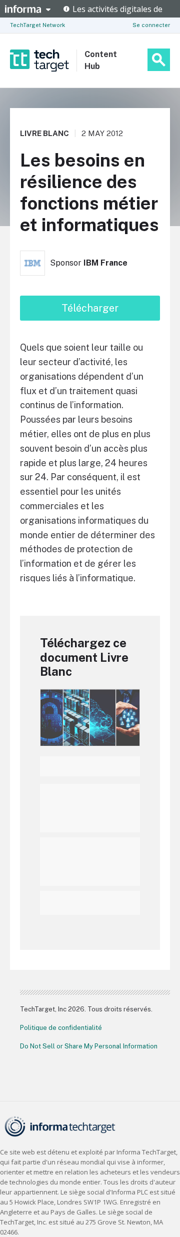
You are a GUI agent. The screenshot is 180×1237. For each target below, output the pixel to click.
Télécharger (90, 308)
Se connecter (151, 25)
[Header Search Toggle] (159, 60)
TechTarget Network (37, 25)
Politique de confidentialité (61, 1027)
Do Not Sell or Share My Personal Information (89, 1046)
